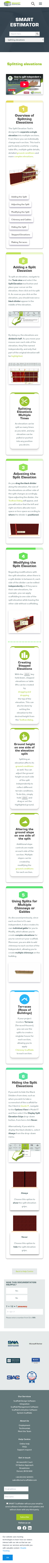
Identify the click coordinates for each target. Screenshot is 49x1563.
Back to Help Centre (24, 1271)
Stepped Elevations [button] (20, 234)
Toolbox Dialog (15, 500)
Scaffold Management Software (24, 1407)
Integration (25, 1404)
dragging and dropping (24, 694)
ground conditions (26, 153)
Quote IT (25, 1106)
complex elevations (23, 156)
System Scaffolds (24, 1413)
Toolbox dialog (26, 720)
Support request (24, 1450)
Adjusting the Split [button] (20, 204)
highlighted (16, 356)
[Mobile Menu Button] (42, 4)
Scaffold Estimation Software (24, 1410)
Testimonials (24, 1428)
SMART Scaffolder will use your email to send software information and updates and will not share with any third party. (24, 1506)
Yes (16, 1291)
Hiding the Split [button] (18, 227)
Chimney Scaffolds (24, 1050)
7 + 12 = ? (16, 1306)
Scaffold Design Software (24, 1401)
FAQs (24, 1447)
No (16, 1298)
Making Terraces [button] (19, 242)
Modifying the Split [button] (20, 212)
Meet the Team (24, 1431)
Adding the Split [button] (19, 196)
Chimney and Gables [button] (21, 219)
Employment (24, 1425)
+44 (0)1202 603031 (24, 1477)
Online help (25, 1444)
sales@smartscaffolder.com (24, 1480)
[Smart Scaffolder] (12, 3)
